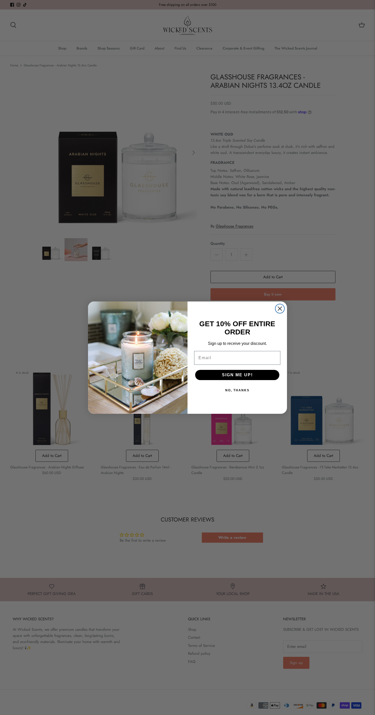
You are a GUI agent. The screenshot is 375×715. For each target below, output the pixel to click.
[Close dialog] (279, 308)
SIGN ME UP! (237, 375)
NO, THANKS (237, 390)
